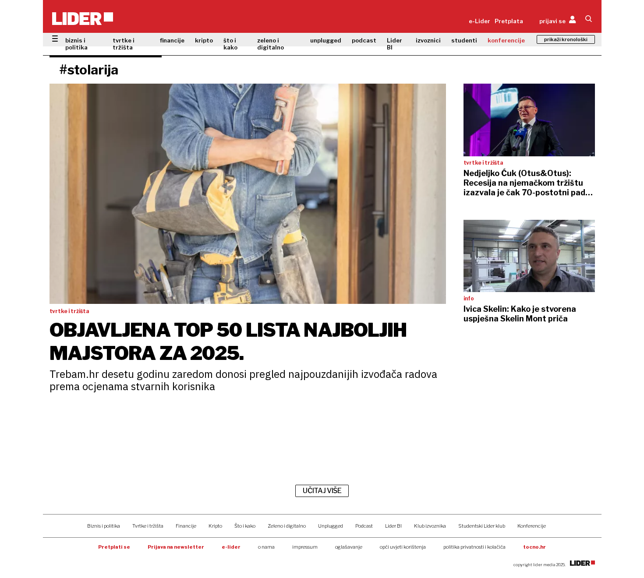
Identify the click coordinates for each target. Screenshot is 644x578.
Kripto (215, 526)
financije (172, 40)
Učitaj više (322, 490)
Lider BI (394, 44)
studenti (464, 40)
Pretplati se (114, 547)
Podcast (364, 526)
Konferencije (531, 526)
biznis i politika (76, 44)
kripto (204, 40)
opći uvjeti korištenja (403, 547)
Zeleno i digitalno (287, 526)
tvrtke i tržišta (123, 44)
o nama (266, 547)
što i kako (230, 44)
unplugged (325, 40)
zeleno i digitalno (270, 44)
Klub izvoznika (430, 526)
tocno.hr (534, 547)
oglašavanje (348, 547)
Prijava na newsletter (176, 547)
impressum (305, 547)
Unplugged (330, 526)
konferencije (506, 40)
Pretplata (509, 21)
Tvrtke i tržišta (147, 526)
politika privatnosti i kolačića (474, 547)
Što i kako (244, 526)
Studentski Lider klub (481, 526)
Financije (186, 526)
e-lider (231, 547)
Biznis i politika (103, 526)
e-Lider (479, 21)
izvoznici (428, 40)
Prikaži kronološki (565, 39)
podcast (364, 40)
